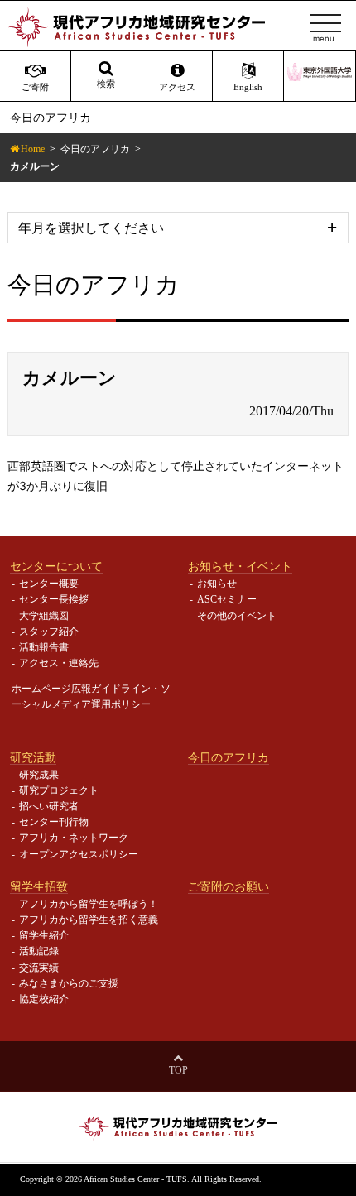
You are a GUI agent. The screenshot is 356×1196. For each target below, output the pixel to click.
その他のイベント (237, 616)
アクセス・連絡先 (59, 663)
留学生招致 (39, 886)
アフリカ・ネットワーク (73, 837)
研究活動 (33, 757)
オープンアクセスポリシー (78, 854)
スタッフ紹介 (49, 631)
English (247, 87)
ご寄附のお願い (228, 886)
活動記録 (39, 951)
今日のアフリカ (95, 149)
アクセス (177, 87)
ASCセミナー (227, 599)
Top (178, 1070)
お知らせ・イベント (240, 566)
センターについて (56, 566)
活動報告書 (44, 647)
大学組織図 (44, 616)
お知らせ (217, 583)
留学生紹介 (44, 935)
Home (33, 149)
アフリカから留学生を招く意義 (88, 919)
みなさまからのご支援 (68, 983)
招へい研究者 (49, 806)
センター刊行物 (54, 822)
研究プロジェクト (59, 790)
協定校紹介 (44, 999)
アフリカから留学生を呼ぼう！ (88, 904)
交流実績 (39, 967)
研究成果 (39, 775)
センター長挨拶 (54, 599)
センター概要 (49, 583)
